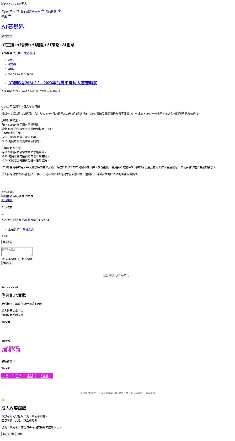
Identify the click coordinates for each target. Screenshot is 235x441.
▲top (4, 235)
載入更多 (7, 242)
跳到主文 (6, 36)
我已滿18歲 (8, 434)
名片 (11, 68)
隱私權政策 (136, 393)
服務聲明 (150, 393)
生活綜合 (29, 53)
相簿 (11, 60)
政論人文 (28, 229)
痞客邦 (26, 219)
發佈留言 (7, 263)
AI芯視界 (12, 27)
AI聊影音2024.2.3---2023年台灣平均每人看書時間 (52, 83)
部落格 (12, 64)
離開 (20, 434)
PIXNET (92, 393)
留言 (34, 219)
